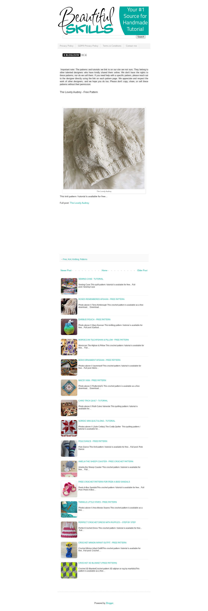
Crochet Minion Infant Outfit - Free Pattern (102, 543)
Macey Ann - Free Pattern (92, 380)
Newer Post (66, 270)
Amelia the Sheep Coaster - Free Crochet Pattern (105, 461)
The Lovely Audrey (79, 203)
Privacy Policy (66, 46)
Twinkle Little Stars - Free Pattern (97, 502)
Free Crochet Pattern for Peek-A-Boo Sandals (104, 482)
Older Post (142, 270)
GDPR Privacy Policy (88, 46)
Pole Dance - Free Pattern (92, 441)
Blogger (109, 603)
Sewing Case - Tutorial (90, 279)
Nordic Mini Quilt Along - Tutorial (96, 421)
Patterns (83, 259)
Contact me (131, 46)
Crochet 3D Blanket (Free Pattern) (97, 563)
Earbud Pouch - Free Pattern (94, 319)
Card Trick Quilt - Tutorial (93, 401)
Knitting (75, 259)
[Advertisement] (98, 101)
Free (65, 259)
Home (104, 270)
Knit (69, 259)
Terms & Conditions (112, 46)
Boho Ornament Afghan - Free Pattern (99, 360)
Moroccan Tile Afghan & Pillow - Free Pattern (103, 340)
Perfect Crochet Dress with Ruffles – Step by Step (107, 522)
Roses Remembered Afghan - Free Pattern (101, 299)
